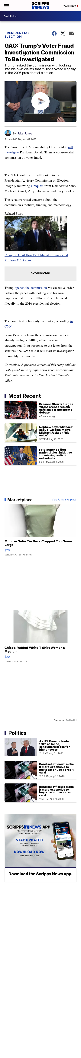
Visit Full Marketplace (64, 499)
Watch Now (70, 6)
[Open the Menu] (6, 5)
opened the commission (31, 287)
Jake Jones (24, 133)
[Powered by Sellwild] (71, 720)
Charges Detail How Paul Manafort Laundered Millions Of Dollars (36, 257)
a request (37, 185)
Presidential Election (17, 34)
